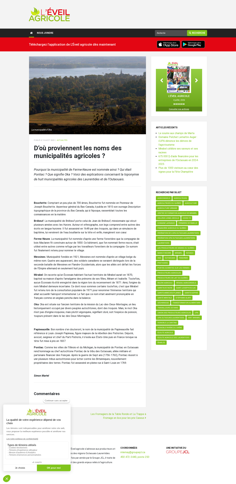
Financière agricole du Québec (171, 228)
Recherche (198, 33)
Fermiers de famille (188, 223)
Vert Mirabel (194, 318)
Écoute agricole (165, 333)
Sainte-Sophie (191, 293)
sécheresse (163, 303)
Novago (189, 253)
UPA (196, 313)
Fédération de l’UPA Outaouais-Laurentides (178, 233)
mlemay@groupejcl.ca (132, 452)
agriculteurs (180, 198)
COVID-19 (187, 218)
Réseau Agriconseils (186, 283)
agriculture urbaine (167, 208)
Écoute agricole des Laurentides (173, 338)
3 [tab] (178, 104)
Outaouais (170, 258)
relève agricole (164, 283)
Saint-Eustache (164, 288)
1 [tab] (174, 104)
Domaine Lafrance (166, 223)
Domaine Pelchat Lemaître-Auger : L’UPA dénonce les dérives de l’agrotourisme (177, 141)
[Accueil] (31, 33)
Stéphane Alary (183, 298)
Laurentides (163, 243)
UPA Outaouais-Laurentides (170, 318)
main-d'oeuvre (164, 253)
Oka (159, 258)
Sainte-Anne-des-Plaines (169, 293)
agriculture (191, 203)
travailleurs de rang (167, 308)
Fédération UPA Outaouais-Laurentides (176, 238)
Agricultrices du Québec (169, 203)
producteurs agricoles (169, 273)
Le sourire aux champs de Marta (176, 133)
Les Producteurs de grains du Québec (175, 248)
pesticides (162, 263)
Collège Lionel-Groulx (168, 218)
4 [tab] (180, 104)
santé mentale (164, 298)
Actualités (62, 140)
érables (161, 343)
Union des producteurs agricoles (174, 313)
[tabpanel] (179, 81)
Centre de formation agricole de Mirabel (177, 213)
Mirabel (178, 253)
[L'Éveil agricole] (49, 14)
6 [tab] (184, 104)
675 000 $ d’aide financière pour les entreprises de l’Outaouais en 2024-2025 (178, 160)
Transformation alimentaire (186, 303)
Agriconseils (163, 198)
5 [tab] (182, 104)
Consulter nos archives (179, 109)
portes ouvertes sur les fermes (173, 268)
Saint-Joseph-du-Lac (186, 288)
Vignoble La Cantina (167, 323)
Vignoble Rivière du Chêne (169, 328)
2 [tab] (176, 104)
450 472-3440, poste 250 (134, 456)
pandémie (183, 258)
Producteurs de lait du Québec (172, 278)
